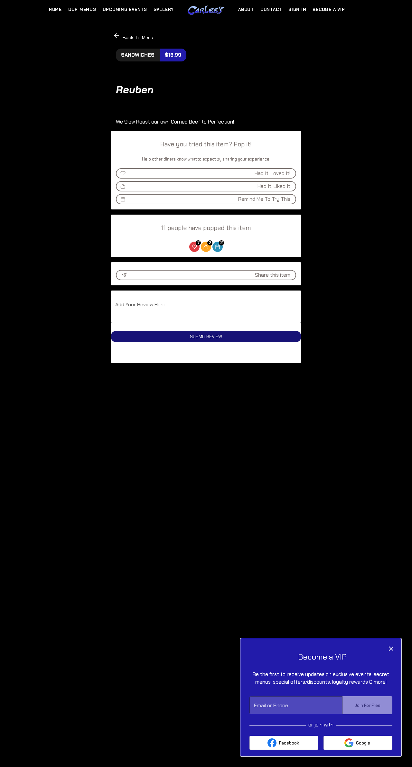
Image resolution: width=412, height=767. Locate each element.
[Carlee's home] (206, 10)
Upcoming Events (125, 9)
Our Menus (82, 9)
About (246, 9)
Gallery (164, 9)
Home (55, 9)
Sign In (297, 9)
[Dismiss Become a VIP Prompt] (391, 648)
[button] (134, 36)
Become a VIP (329, 9)
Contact (271, 9)
